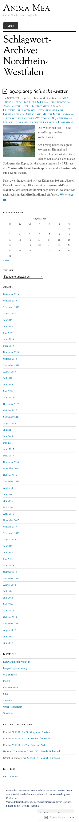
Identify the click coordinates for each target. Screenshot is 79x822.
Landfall (16, 106)
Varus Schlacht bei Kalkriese (36, 122)
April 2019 (8, 339)
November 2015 (11, 520)
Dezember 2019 (11, 294)
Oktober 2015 (10, 526)
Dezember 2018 (11, 352)
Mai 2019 (8, 332)
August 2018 (9, 371)
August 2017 (9, 423)
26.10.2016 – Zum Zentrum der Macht (31, 738)
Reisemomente (10, 687)
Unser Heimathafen (12, 706)
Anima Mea (26, 8)
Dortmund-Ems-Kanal (49, 110)
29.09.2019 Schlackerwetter (38, 91)
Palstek (6, 680)
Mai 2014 (8, 604)
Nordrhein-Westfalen (35, 118)
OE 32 (54, 118)
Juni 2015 (8, 552)
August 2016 (9, 487)
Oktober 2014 (10, 571)
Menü (10, 26)
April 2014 (8, 610)
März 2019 (8, 345)
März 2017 (8, 455)
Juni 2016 (8, 500)
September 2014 (11, 578)
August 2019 (9, 313)
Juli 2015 (7, 546)
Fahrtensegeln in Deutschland (22, 114)
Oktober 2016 (10, 475)
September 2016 (11, 481)
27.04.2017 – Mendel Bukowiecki (44, 751)
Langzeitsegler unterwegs (15, 668)
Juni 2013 (8, 642)
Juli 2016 (7, 494)
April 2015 (8, 565)
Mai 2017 (8, 442)
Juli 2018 (7, 378)
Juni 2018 (8, 384)
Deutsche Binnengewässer (19, 110)
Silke (5, 693)
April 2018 (8, 397)
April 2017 (8, 449)
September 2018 (11, 365)
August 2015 (9, 539)
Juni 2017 (8, 436)
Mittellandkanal (64, 114)
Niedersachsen (12, 118)
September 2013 (11, 623)
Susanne (7, 700)
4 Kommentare (64, 122)
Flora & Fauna (38, 102)
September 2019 (11, 307)
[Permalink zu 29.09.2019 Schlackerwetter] (6, 91)
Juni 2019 (8, 326)
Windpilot (8, 713)
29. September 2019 (14, 98)
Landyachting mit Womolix (16, 661)
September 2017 (11, 416)
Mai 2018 (8, 391)
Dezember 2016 (11, 462)
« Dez (6, 260)
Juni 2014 (8, 597)
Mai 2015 (8, 558)
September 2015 (11, 533)
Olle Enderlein (10, 674)
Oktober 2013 (10, 617)
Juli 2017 (7, 429)
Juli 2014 (7, 591)
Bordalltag (21, 102)
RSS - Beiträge (10, 776)
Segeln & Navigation (36, 106)
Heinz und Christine (45, 98)
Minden (47, 114)
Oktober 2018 (10, 358)
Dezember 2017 (11, 404)
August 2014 (9, 584)
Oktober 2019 (10, 300)
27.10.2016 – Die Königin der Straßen (31, 732)
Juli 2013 (7, 636)
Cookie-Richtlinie (30, 805)
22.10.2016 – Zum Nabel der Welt (29, 745)
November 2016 (11, 468)
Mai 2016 (8, 507)
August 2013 (9, 630)
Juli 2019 (7, 320)
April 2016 (8, 513)
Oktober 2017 (10, 410)
